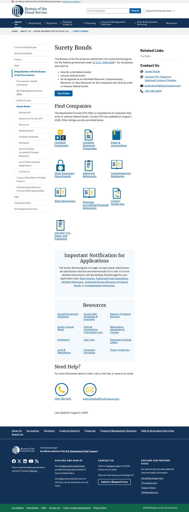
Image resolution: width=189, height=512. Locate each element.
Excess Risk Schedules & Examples (91, 317)
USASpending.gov (149, 492)
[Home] (31, 10)
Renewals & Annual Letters (120, 341)
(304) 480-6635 (63, 398)
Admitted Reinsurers (89, 175)
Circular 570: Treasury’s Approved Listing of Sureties (160, 78)
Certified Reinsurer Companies (90, 145)
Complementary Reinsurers (121, 175)
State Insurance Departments (64, 175)
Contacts (110, 466)
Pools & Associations (119, 144)
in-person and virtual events (72, 466)
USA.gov (33, 471)
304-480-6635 (153, 91)
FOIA (43, 508)
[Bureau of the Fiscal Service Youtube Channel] (31, 462)
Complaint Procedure (89, 351)
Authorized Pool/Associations (112, 278)
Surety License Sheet (65, 328)
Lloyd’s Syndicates (117, 203)
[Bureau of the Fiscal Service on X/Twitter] (19, 462)
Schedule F (63, 339)
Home (15, 31)
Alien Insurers (87, 278)
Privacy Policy (100, 508)
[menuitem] (17, 23)
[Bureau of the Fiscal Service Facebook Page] (14, 462)
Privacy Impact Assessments (77, 508)
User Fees (89, 339)
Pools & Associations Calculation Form (93, 330)
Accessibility (18, 508)
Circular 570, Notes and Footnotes (63, 235)
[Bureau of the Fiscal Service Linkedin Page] (25, 462)
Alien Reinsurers (65, 201)
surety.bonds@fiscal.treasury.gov (101, 398)
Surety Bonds (152, 71)
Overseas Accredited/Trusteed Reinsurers (96, 205)
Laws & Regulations (64, 351)
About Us (25, 31)
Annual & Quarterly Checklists (67, 315)
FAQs (61, 479)
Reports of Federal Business (120, 315)
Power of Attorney (120, 350)
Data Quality (32, 508)
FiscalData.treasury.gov (152, 478)
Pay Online (64, 93)
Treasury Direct (148, 488)
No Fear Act (54, 508)
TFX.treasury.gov (149, 483)
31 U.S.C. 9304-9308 (103, 62)
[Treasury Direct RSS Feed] (37, 462)
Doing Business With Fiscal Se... (52, 31)
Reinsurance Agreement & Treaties (117, 330)
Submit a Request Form (114, 481)
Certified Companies (62, 144)
